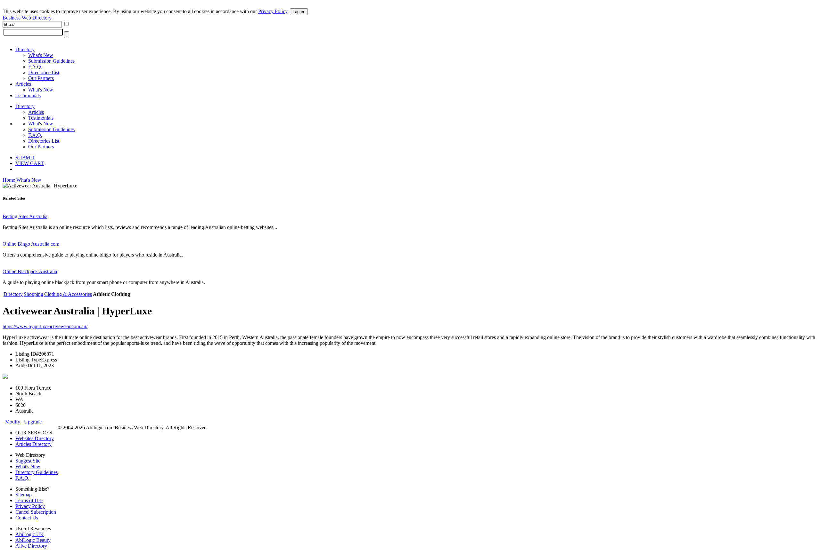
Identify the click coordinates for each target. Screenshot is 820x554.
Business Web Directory (27, 17)
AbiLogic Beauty (33, 540)
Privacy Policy (272, 11)
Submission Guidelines (51, 61)
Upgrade (31, 421)
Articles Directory (33, 444)
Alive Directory (31, 546)
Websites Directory (34, 438)
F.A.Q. (35, 66)
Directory (25, 49)
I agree (298, 11)
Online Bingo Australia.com (31, 244)
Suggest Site (27, 460)
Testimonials (28, 95)
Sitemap (23, 494)
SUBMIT (25, 157)
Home (9, 180)
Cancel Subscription (35, 512)
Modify (11, 421)
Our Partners (41, 78)
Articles (23, 84)
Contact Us (26, 517)
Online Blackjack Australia (30, 271)
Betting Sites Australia (25, 216)
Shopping (33, 294)
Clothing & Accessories (68, 294)
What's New (40, 55)
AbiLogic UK (29, 534)
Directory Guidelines (36, 472)
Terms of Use (29, 500)
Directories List (43, 72)
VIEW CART (29, 163)
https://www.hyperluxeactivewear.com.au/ (45, 326)
